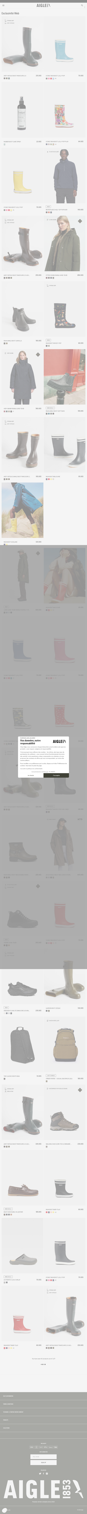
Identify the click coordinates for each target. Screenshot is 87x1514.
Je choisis (31, 775)
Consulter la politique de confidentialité (31, 768)
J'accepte (56, 775)
